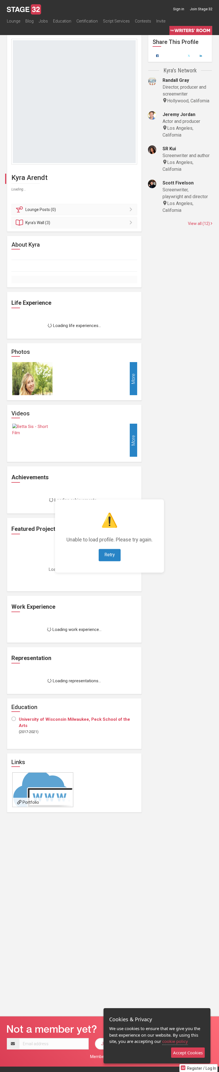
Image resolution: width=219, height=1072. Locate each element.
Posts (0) (40, 209)
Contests (143, 21)
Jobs (43, 21)
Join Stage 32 (201, 9)
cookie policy (175, 1041)
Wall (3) (37, 222)
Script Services (116, 21)
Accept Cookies (188, 1052)
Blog (29, 21)
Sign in (178, 9)
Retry (109, 555)
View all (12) (199, 223)
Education (62, 21)
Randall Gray (176, 80)
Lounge (13, 21)
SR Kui (169, 148)
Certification (87, 21)
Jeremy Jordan (179, 114)
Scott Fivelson (178, 183)
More (133, 378)
